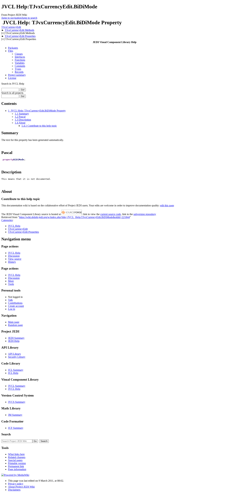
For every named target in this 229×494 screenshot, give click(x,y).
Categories (7, 220)
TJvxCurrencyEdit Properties (20, 36)
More (11, 281)
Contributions (15, 303)
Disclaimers (14, 489)
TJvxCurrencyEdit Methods (19, 30)
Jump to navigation (11, 17)
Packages (13, 47)
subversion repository (144, 214)
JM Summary (15, 414)
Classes (19, 53)
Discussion (14, 255)
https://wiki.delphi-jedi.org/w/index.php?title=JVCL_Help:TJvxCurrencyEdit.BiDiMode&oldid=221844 (74, 217)
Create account (16, 306)
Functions (20, 59)
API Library (14, 353)
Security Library (16, 356)
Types (18, 69)
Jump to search (29, 17)
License (12, 78)
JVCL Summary (16, 385)
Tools (11, 284)
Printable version (17, 463)
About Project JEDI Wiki (21, 486)
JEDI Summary (16, 338)
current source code (110, 214)
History (12, 261)
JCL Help (13, 373)
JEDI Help (13, 341)
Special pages (15, 460)
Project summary (17, 75)
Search (6, 434)
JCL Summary (15, 370)
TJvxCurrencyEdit (11, 27)
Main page (13, 322)
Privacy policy (15, 483)
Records (19, 72)
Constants (20, 65)
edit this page (167, 205)
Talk (10, 300)
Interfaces (20, 56)
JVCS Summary (16, 402)
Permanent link (16, 466)
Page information (17, 469)
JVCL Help (14, 225)
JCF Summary (15, 427)
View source (14, 258)
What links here (16, 454)
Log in (11, 309)
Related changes (16, 457)
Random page (15, 325)
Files (10, 50)
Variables (19, 62)
